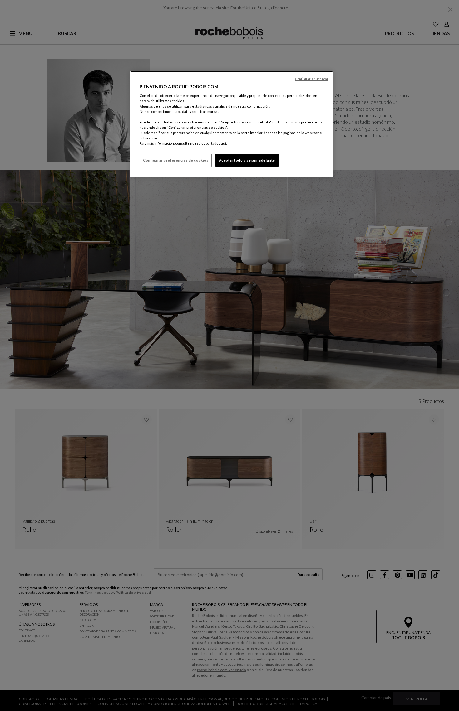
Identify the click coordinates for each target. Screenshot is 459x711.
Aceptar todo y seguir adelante (247, 160)
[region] (231, 124)
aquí (222, 143)
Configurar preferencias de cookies (175, 160)
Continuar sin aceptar (311, 79)
